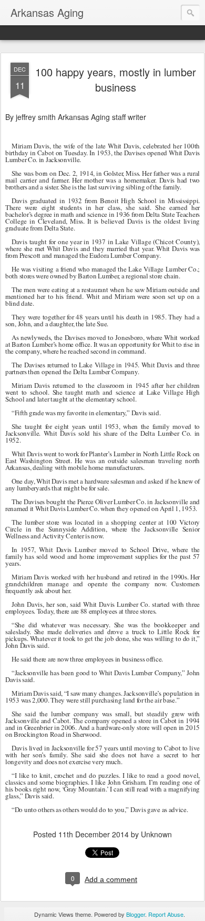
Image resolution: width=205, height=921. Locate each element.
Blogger (135, 914)
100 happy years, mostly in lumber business (115, 79)
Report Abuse (165, 914)
